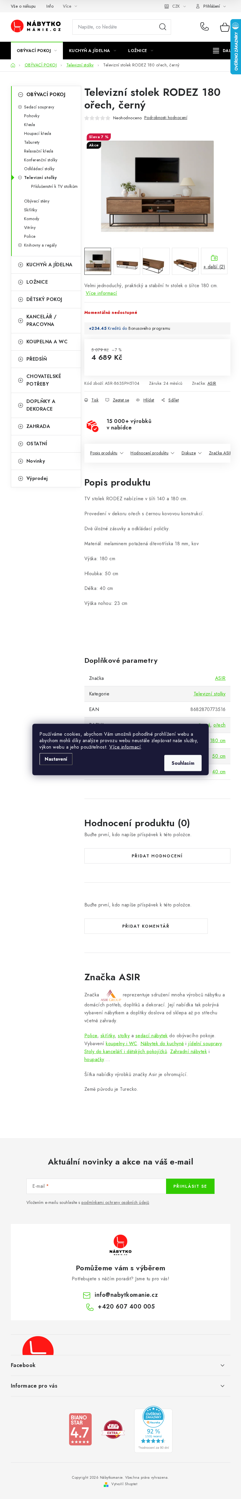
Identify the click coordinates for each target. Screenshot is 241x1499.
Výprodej (37, 478)
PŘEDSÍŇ (36, 359)
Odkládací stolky (39, 169)
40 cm (219, 771)
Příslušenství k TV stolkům (54, 186)
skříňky (108, 1035)
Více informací (125, 747)
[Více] (224, 50)
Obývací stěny (37, 201)
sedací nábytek (151, 1035)
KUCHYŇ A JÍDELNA (49, 264)
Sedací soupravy (39, 107)
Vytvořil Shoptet (124, 1484)
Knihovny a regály (40, 245)
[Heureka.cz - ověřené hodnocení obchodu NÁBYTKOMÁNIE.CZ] (153, 1429)
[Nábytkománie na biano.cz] (80, 1429)
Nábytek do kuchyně (162, 1043)
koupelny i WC (121, 1043)
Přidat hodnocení (157, 856)
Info (49, 6)
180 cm (218, 740)
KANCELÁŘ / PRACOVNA (41, 320)
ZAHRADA (38, 426)
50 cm (219, 756)
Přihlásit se (190, 1186)
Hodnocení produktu (149, 453)
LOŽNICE (37, 282)
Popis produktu (104, 453)
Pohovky (32, 116)
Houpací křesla (37, 133)
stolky (124, 1035)
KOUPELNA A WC (47, 341)
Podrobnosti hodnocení (166, 118)
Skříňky (30, 210)
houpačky (94, 1059)
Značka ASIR (220, 453)
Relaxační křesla (38, 151)
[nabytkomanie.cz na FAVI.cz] (113, 1429)
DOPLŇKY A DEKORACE (41, 405)
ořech (219, 725)
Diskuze (189, 453)
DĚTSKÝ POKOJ (44, 299)
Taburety (32, 142)
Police (30, 236)
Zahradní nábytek (188, 1051)
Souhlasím (183, 763)
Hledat (163, 27)
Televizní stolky (40, 177)
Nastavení (56, 759)
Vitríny (30, 227)
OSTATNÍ (36, 443)
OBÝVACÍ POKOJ (46, 94)
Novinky (35, 461)
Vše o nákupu (23, 6)
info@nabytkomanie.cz (126, 1295)
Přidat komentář (146, 926)
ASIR (211, 383)
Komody (31, 219)
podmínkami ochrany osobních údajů (115, 1202)
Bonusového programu (149, 328)
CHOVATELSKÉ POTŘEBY (43, 380)
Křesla (29, 125)
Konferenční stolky (41, 160)
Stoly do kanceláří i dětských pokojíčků (125, 1051)
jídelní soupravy (205, 1043)
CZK (176, 6)
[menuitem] (37, 50)
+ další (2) (214, 266)
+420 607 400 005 (205, 27)
